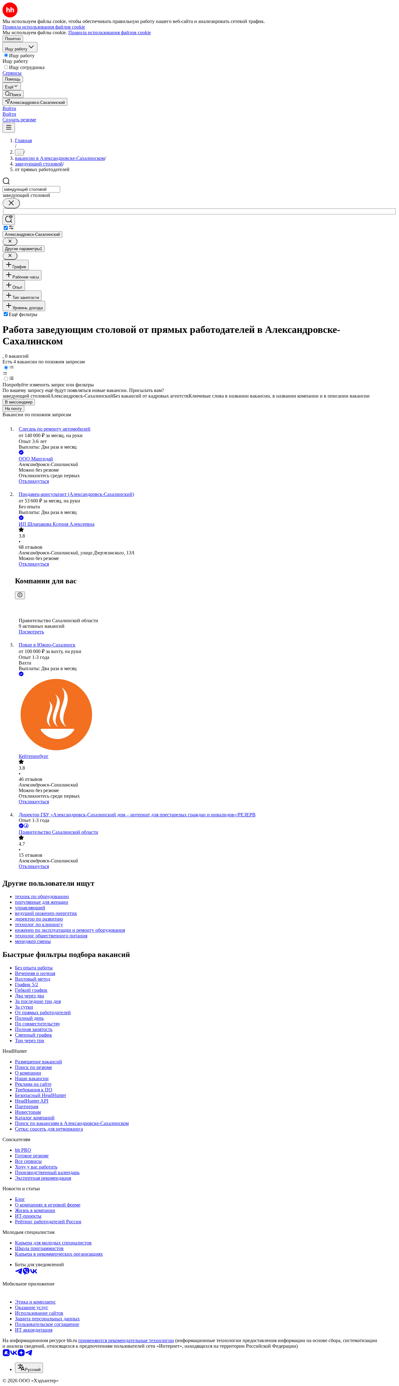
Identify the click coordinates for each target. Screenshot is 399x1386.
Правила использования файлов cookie (109, 32)
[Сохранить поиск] (8, 220)
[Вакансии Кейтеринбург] (206, 716)
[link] (13, 94)
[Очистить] (11, 203)
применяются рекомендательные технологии (126, 1340)
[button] (9, 108)
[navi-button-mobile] (8, 128)
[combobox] (31, 189)
